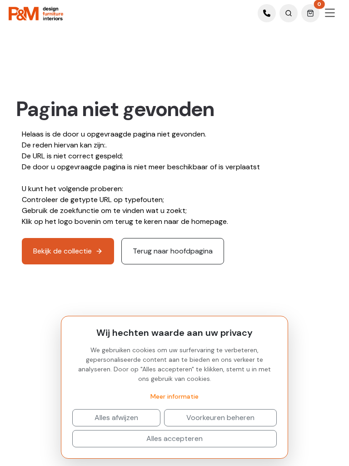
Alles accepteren (174, 438)
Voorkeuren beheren (220, 417)
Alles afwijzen (116, 417)
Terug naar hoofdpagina (173, 251)
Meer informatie (174, 396)
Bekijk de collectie (62, 251)
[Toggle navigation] (329, 13)
